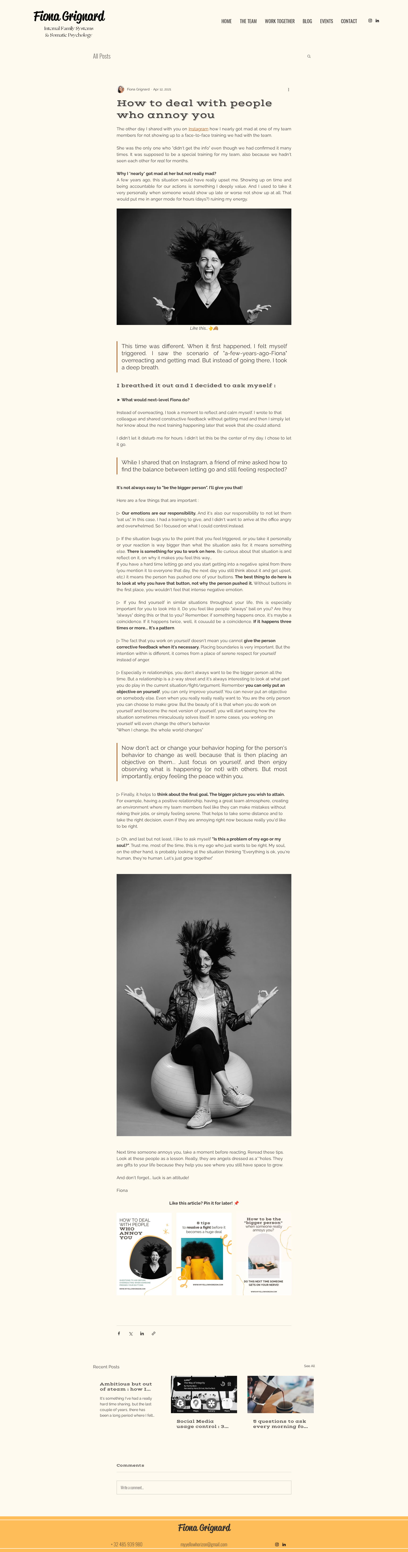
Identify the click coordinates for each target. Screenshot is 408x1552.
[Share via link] (153, 1333)
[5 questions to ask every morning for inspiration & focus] (280, 1394)
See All (309, 1366)
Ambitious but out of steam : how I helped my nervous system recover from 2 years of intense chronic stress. (126, 1386)
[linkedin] (377, 20)
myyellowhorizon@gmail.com (204, 1544)
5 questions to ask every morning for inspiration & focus (279, 1424)
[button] (309, 56)
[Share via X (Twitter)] (130, 1333)
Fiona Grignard (69, 16)
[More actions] (288, 89)
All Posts (101, 55)
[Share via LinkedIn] (142, 1333)
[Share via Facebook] (119, 1333)
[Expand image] (144, 1254)
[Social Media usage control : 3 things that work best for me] (204, 1394)
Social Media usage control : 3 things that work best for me (201, 1424)
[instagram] (370, 20)
